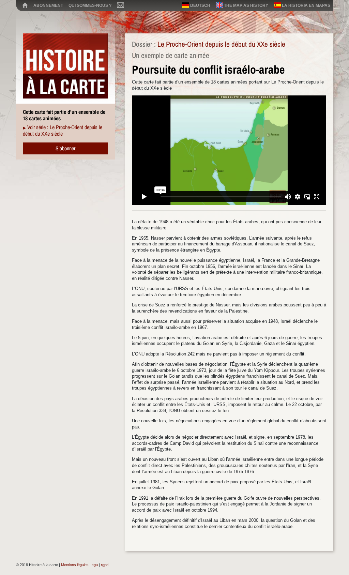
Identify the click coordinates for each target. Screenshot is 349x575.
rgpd (104, 565)
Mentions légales (75, 565)
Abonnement (48, 5)
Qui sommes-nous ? (90, 5)
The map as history (245, 5)
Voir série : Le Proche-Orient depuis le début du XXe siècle (62, 130)
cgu (95, 565)
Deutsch (199, 5)
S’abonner (65, 148)
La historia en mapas (305, 5)
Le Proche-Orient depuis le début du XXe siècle (221, 44)
